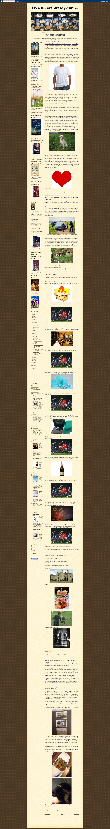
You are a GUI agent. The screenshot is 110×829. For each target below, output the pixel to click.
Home (62, 814)
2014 (33, 359)
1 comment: (60, 810)
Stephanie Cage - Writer (37, 442)
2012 (33, 362)
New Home (41, 516)
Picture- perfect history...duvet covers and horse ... (37, 353)
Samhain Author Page (35, 392)
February (35, 338)
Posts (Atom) (53, 817)
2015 (33, 357)
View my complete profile (36, 228)
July (34, 330)
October (34, 325)
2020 (33, 314)
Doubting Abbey (36, 490)
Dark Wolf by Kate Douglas (40, 533)
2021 (33, 313)
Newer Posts (47, 814)
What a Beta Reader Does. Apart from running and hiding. (62, 44)
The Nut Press (35, 428)
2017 (33, 319)
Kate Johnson (35, 416)
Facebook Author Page (35, 387)
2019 (33, 316)
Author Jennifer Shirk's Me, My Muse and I (37, 399)
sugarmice (34, 553)
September (35, 327)
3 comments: (60, 555)
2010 (33, 365)
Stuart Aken (35, 503)
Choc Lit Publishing (34, 388)
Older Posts (76, 814)
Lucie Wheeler (35, 546)
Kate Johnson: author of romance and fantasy (37, 418)
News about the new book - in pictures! (38, 350)
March (34, 336)
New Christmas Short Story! (40, 478)
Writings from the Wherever (36, 514)
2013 (33, 360)
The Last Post (35, 504)
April (34, 335)
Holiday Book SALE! (40, 402)
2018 (33, 317)
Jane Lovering (36, 211)
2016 (33, 320)
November (35, 324)
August (34, 328)
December (35, 322)
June (34, 331)
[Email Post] (65, 268)
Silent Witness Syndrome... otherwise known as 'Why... (38, 345)
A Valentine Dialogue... (37, 347)
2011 (33, 363)
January (34, 356)
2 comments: (60, 654)
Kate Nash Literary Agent (35, 389)
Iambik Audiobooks (34, 390)
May (34, 333)
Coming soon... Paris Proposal (40, 445)
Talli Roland (35, 475)
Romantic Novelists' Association (37, 393)
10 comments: (61, 268)
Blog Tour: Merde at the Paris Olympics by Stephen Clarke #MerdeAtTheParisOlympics (37, 431)
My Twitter (33, 385)
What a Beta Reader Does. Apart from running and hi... (38, 341)
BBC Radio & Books (41, 461)
